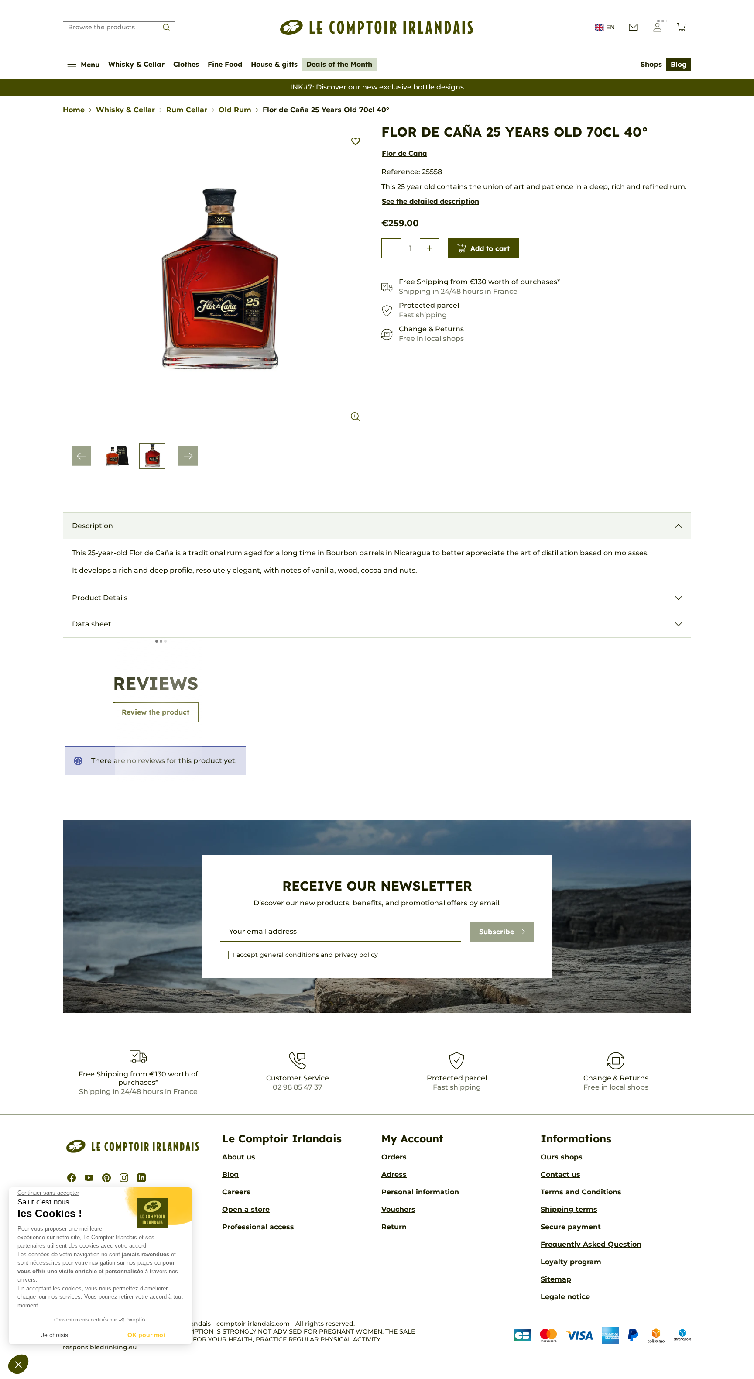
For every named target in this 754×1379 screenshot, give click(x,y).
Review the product (155, 712)
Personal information (420, 1192)
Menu (90, 64)
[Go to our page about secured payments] (602, 1335)
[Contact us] (633, 27)
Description (92, 526)
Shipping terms (569, 1209)
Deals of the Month (339, 64)
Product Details (99, 598)
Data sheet (91, 624)
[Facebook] (71, 1177)
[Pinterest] (106, 1177)
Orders (394, 1157)
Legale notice (565, 1297)
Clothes (186, 64)
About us (238, 1157)
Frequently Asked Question (591, 1244)
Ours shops (562, 1157)
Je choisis (54, 1334)
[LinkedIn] (141, 1177)
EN (610, 27)
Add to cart (490, 248)
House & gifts (274, 64)
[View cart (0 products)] (681, 27)
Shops (651, 64)
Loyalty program (571, 1262)
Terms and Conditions (581, 1192)
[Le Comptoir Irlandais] (376, 27)
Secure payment (571, 1227)
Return (394, 1227)
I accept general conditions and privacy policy (305, 955)
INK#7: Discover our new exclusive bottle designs (377, 87)
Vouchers (398, 1209)
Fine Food (225, 64)
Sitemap (556, 1279)
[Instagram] (124, 1177)
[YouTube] (89, 1177)
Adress (394, 1174)
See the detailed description (430, 201)
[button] (18, 1364)
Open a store (246, 1209)
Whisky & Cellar (136, 64)
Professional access (258, 1227)
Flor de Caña (404, 153)
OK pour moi (146, 1334)
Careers (236, 1192)
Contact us (560, 1174)
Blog (679, 64)
